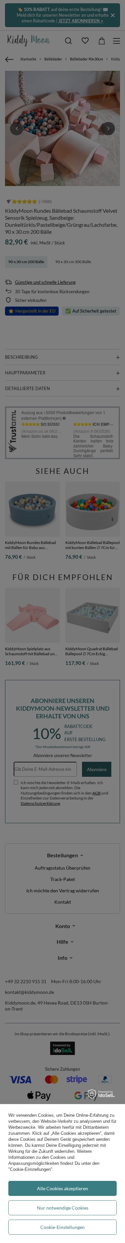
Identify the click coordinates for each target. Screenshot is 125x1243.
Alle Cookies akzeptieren (62, 1188)
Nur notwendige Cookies (62, 1208)
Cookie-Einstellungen (62, 1227)
